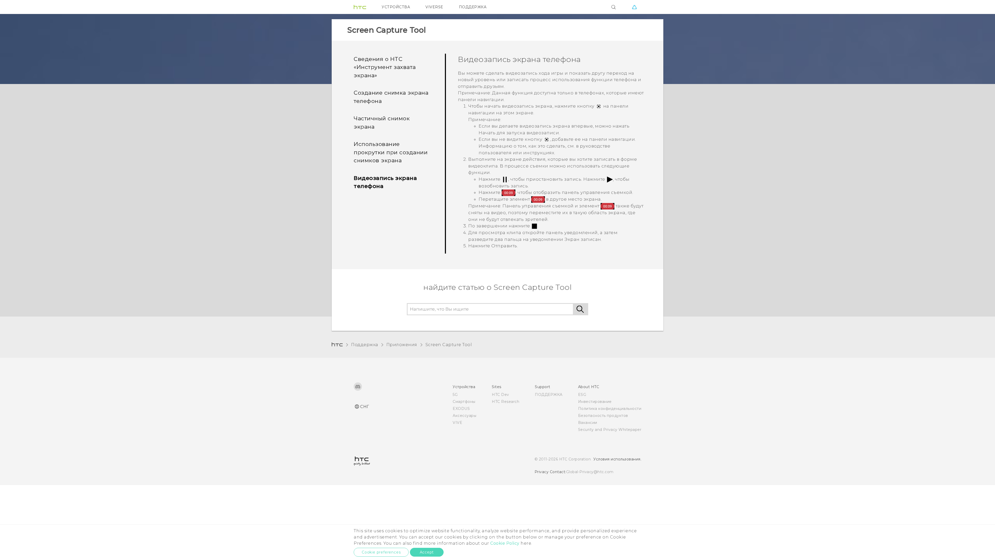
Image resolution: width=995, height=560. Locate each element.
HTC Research (505, 401)
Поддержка (364, 344)
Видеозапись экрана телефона (385, 182)
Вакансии (587, 422)
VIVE (457, 422)
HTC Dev (500, 394)
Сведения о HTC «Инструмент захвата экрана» (385, 67)
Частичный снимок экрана (382, 122)
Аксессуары (464, 415)
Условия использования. (617, 459)
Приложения (401, 344)
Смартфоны (464, 401)
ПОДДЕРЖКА (473, 7)
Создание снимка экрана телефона (391, 96)
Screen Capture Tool (448, 344)
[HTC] (360, 7)
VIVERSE (434, 7)
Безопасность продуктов (603, 415)
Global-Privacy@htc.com (590, 472)
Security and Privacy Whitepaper (610, 429)
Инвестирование (595, 401)
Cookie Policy (505, 543)
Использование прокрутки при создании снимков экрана (391, 152)
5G (455, 394)
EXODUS (461, 408)
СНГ (364, 406)
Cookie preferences (381, 552)
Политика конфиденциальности (610, 408)
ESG (582, 394)
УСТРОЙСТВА (396, 7)
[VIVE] (634, 7)
